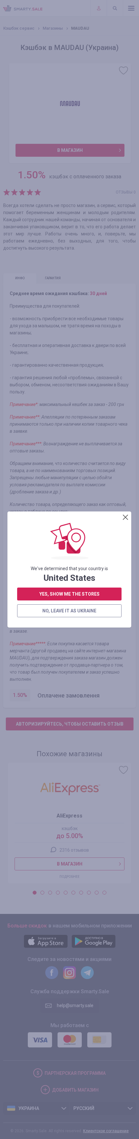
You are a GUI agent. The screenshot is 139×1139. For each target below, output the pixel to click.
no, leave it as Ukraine (69, 610)
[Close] (125, 517)
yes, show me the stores (69, 594)
